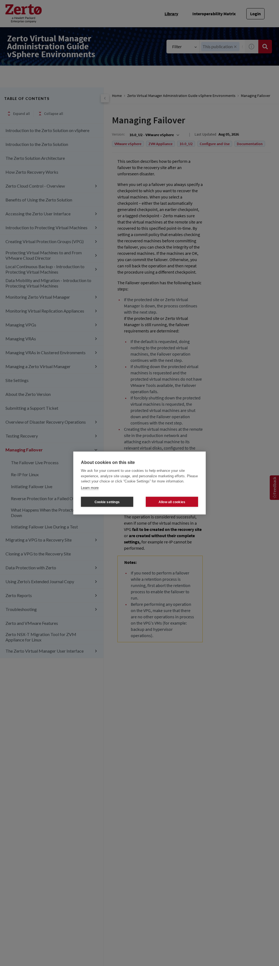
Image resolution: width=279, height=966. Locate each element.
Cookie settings (107, 502)
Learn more (90, 487)
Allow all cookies (172, 502)
